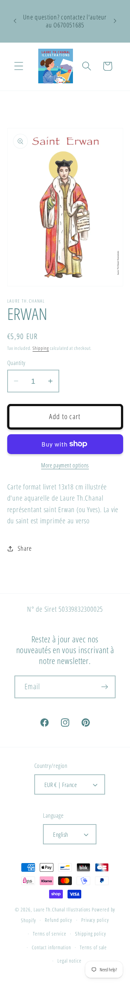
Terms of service (49, 933)
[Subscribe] (104, 687)
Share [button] (24, 548)
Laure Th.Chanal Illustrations (62, 909)
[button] (18, 66)
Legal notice (69, 960)
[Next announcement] (115, 21)
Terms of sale (93, 947)
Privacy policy (95, 919)
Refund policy (58, 919)
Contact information (51, 947)
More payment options (65, 465)
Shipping (40, 348)
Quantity (16, 363)
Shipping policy (90, 933)
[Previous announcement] (15, 21)
